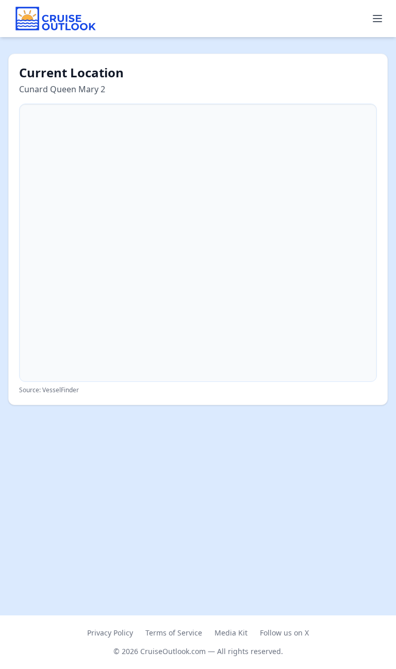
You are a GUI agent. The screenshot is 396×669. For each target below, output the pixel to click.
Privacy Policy (110, 633)
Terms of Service (173, 633)
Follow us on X (284, 633)
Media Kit (231, 633)
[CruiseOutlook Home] (55, 18)
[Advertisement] (198, 489)
